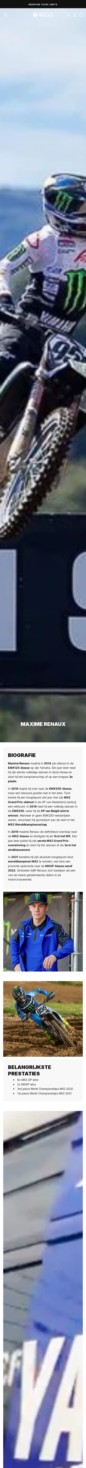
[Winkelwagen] (81, 14)
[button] (5, 14)
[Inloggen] (74, 14)
